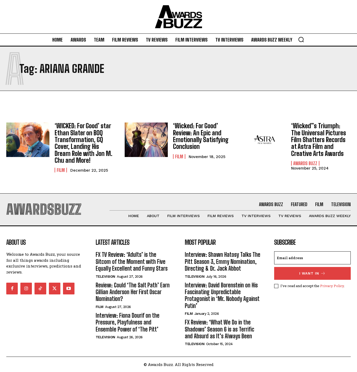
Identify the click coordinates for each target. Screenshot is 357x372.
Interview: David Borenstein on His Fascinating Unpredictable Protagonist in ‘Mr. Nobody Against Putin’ (222, 295)
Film (61, 170)
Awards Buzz (305, 163)
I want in (309, 273)
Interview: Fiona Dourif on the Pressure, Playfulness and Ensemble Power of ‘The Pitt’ (127, 322)
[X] (54, 288)
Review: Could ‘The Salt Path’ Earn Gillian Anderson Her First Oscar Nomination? (133, 292)
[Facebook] (12, 288)
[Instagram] (26, 288)
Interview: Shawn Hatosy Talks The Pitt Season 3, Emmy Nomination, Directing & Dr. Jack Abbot (222, 261)
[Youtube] (68, 288)
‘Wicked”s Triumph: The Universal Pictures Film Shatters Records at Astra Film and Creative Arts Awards (318, 139)
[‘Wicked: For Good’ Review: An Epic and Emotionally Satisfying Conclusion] (146, 140)
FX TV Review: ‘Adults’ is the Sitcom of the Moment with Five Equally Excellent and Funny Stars (132, 261)
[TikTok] (40, 288)
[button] (301, 39)
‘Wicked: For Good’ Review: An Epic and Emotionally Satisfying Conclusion (201, 136)
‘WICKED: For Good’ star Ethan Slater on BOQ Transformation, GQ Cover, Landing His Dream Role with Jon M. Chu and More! (83, 143)
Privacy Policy (332, 285)
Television (105, 276)
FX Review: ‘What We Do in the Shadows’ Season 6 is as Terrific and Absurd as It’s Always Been (219, 329)
